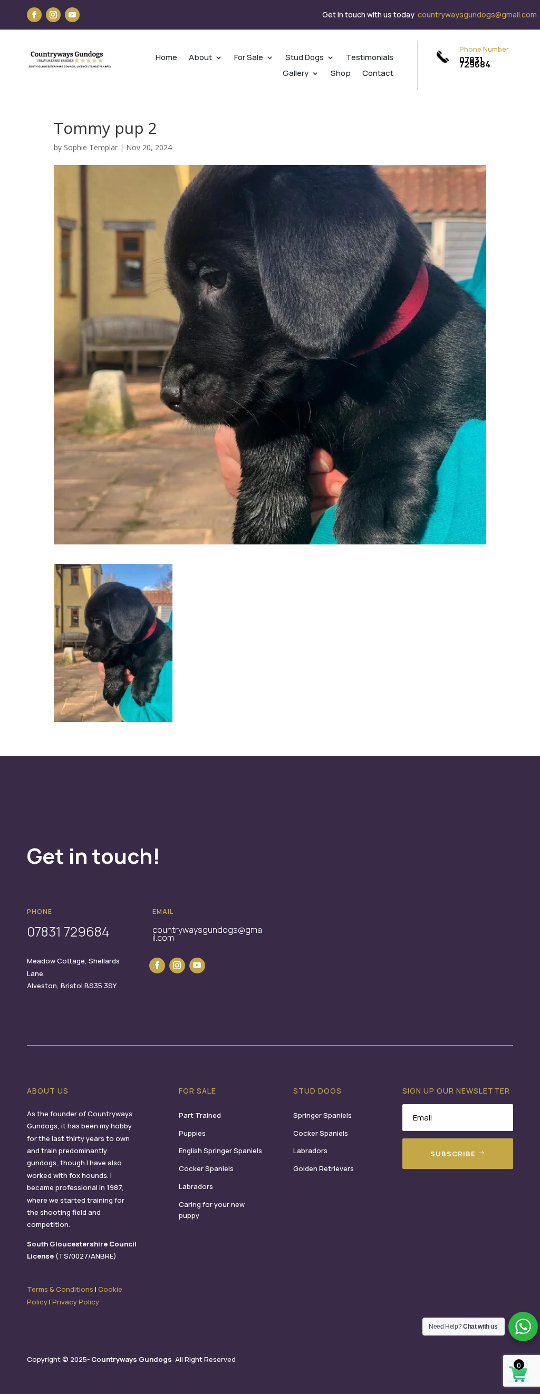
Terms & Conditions (60, 1289)
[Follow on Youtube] (72, 14)
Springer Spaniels (322, 1115)
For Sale (248, 58)
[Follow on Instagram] (53, 14)
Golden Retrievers (323, 1168)
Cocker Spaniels (206, 1168)
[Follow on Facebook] (34, 14)
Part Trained (200, 1115)
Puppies (192, 1133)
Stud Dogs (304, 58)
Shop (341, 74)
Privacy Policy (75, 1302)
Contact (377, 74)
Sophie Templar (91, 147)
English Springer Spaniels (220, 1150)
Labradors (196, 1186)
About (200, 58)
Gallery (295, 74)
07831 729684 (474, 62)
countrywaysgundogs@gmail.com (477, 14)
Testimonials (369, 58)
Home (166, 58)
